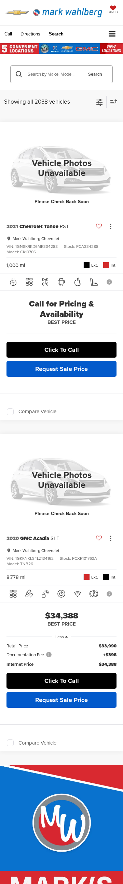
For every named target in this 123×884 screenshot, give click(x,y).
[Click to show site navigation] (112, 34)
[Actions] (111, 226)
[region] (61, 655)
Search (95, 74)
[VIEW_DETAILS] (61, 168)
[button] (8, 34)
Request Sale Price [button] (61, 368)
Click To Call (61, 349)
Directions (30, 33)
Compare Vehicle (37, 411)
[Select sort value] (112, 102)
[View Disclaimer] (110, 282)
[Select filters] (99, 101)
